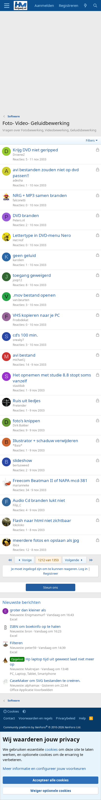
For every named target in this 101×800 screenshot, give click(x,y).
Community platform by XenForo (42, 727)
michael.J (19, 360)
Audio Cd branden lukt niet (39, 500)
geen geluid (24, 255)
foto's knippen (26, 421)
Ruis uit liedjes (26, 400)
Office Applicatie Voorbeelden (31, 690)
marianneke (21, 485)
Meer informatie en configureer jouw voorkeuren (44, 768)
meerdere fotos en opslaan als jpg (46, 540)
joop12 (17, 280)
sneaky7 (18, 340)
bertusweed (21, 465)
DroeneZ (19, 155)
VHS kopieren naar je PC (36, 315)
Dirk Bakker (21, 425)
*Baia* (17, 445)
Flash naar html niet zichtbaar (42, 520)
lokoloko (18, 525)
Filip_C (17, 505)
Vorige (26, 560)
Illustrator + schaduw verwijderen (45, 440)
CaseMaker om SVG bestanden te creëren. (45, 680)
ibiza (16, 545)
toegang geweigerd (32, 275)
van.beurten (21, 300)
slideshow (22, 460)
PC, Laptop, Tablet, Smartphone (33, 673)
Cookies (13, 711)
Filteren (16, 642)
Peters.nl (19, 220)
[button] (24, 711)
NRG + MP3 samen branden (40, 195)
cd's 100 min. (25, 335)
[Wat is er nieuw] (85, 5)
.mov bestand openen (34, 295)
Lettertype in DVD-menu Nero (42, 235)
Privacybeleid (65, 718)
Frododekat (20, 320)
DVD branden (26, 215)
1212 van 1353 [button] (48, 560)
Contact (9, 718)
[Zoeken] (95, 5)
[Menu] (7, 6)
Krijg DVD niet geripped (35, 150)
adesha (18, 180)
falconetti (19, 200)
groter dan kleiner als (28, 609)
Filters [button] (90, 140)
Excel (13, 619)
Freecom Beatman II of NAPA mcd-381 (50, 480)
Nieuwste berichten (21, 602)
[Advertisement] (50, 63)
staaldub (19, 386)
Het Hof (18, 240)
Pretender (19, 405)
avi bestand (24, 355)
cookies (51, 749)
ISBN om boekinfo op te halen (35, 626)
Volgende (72, 560)
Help (82, 718)
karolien (18, 260)
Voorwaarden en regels (35, 718)
